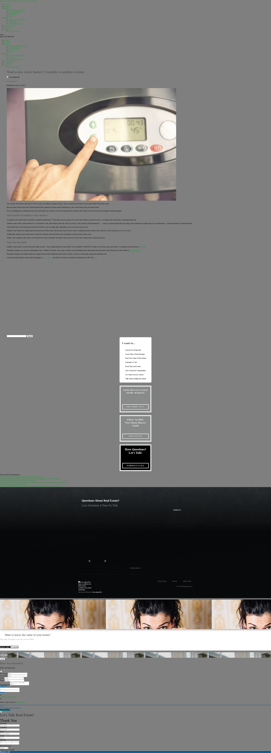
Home (6, 4)
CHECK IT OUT (135, 436)
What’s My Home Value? (16, 20)
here (95, 257)
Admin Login (187, 581)
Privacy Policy (162, 581)
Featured (7, 6)
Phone (2, 680)
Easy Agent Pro (97, 592)
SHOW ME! (5, 647)
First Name (3, 674)
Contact (6, 29)
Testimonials (8, 27)
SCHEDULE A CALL (135, 465)
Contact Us (177, 510)
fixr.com (142, 247)
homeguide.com (134, 250)
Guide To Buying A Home (17, 10)
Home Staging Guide (15, 23)
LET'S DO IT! (5, 710)
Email (2, 678)
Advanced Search (14, 12)
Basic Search (12, 14)
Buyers (6, 8)
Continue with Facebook (8, 697)
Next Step (3, 687)
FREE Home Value (135, 407)
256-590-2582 (7, 36)
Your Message (5, 685)
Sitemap (174, 581)
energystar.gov (48, 257)
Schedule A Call (13, 31)
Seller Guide (12, 21)
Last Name (3, 676)
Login (10, 16)
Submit (2, 693)
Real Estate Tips (9, 25)
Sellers (6, 18)
